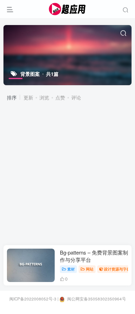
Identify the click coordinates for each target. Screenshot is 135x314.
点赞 (60, 97)
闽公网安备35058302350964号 (96, 298)
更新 (28, 97)
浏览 (44, 97)
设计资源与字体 (117, 269)
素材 (71, 269)
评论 (76, 97)
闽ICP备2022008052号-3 (32, 298)
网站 (89, 269)
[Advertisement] (67, 174)
